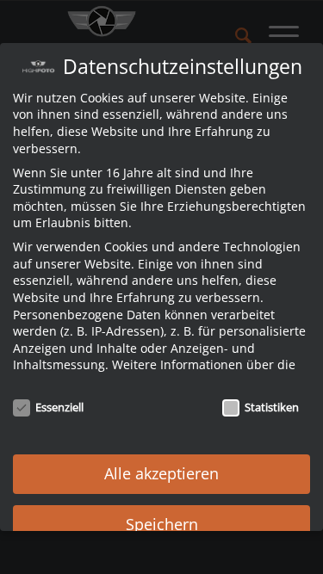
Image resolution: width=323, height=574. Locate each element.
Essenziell (59, 407)
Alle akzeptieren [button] (161, 473)
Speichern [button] (162, 524)
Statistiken (272, 407)
